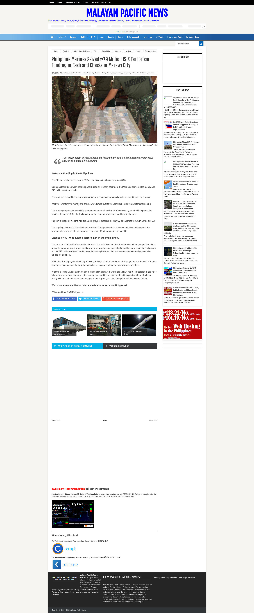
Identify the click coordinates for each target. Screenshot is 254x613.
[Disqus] (104, 384)
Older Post (153, 421)
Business (73, 37)
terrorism (151, 73)
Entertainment (133, 37)
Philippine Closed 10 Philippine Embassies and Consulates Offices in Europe (186, 144)
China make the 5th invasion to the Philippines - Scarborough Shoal (186, 184)
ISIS (84, 73)
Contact (86, 2)
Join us (182, 578)
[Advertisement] (104, 455)
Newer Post (56, 421)
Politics (84, 37)
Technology (147, 37)
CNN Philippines (75, 292)
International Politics (75, 73)
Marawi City (90, 73)
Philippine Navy (117, 73)
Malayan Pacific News (127, 13)
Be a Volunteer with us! (101, 2)
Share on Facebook (66, 298)
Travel (101, 37)
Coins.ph (103, 541)
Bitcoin (67, 494)
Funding (65, 73)
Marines (97, 73)
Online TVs (62, 37)
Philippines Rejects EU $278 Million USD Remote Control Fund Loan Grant (184, 270)
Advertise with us (72, 2)
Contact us (190, 578)
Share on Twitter (91, 298)
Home (51, 2)
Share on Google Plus (117, 298)
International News (174, 37)
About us (164, 578)
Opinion (120, 37)
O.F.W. (93, 37)
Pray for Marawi (142, 73)
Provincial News (192, 37)
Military (104, 73)
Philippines (126, 73)
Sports (111, 37)
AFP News (159, 37)
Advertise (173, 578)
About (59, 2)
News (109, 73)
